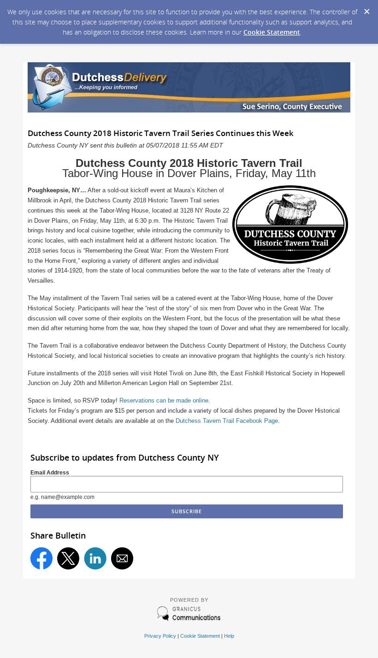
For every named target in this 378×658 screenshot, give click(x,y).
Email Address (49, 472)
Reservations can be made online (163, 400)
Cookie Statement (271, 32)
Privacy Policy (160, 636)
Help (229, 636)
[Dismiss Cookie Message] (366, 9)
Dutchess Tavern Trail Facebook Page (227, 420)
